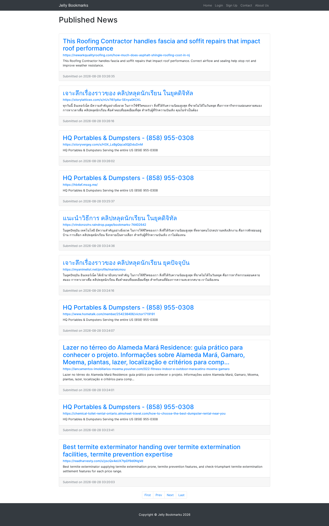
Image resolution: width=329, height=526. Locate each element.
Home (207, 5)
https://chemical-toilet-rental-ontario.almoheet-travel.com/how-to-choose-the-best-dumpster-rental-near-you (144, 413)
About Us (262, 5)
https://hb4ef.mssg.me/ (80, 185)
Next (170, 495)
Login (219, 5)
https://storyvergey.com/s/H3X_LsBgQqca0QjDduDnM (103, 144)
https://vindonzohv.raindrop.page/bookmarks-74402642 (104, 225)
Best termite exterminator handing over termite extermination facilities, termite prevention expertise (151, 450)
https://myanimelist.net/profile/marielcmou (94, 269)
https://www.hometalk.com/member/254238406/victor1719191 (109, 314)
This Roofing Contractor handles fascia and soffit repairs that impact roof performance (161, 44)
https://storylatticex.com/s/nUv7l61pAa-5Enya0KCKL (102, 100)
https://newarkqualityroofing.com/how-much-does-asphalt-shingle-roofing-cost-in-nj (126, 55)
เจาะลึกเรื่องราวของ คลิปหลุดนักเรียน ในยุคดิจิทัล (128, 93)
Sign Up (231, 5)
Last (181, 495)
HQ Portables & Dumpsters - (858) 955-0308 (128, 138)
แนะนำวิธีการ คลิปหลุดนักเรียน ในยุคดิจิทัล (120, 218)
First (148, 495)
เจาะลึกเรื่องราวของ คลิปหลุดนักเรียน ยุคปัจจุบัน (126, 262)
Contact (246, 5)
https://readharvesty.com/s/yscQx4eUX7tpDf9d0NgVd (103, 461)
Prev (159, 495)
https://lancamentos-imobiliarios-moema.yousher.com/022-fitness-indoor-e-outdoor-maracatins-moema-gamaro (146, 369)
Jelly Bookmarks (73, 5)
